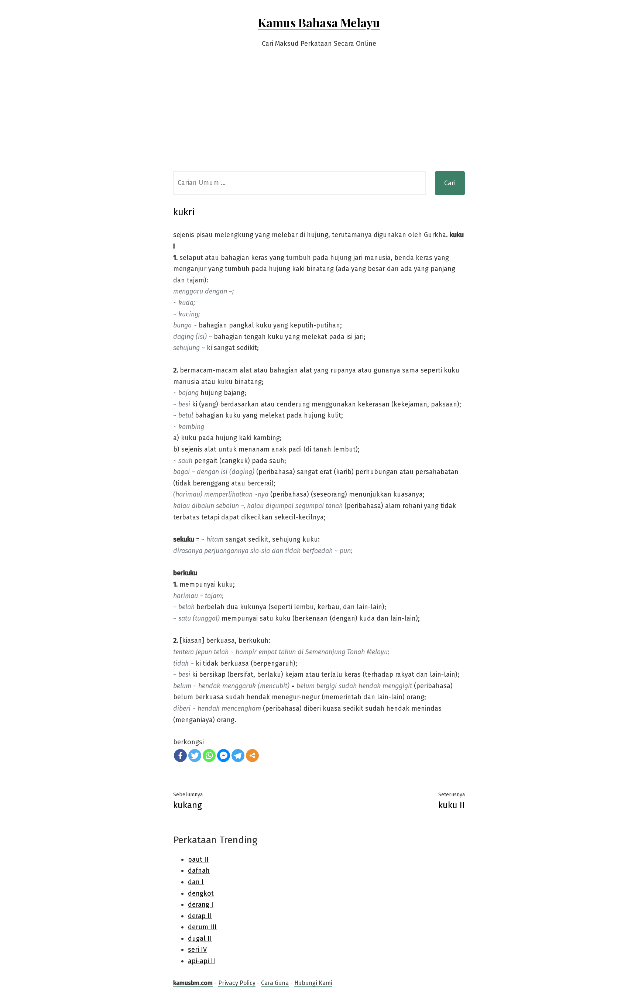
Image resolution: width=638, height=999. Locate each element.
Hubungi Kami (313, 982)
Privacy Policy (236, 982)
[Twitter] (194, 755)
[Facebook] (180, 755)
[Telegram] (237, 755)
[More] (252, 755)
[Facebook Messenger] (223, 755)
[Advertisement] (319, 116)
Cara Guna (275, 982)
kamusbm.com (193, 982)
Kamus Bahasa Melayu (319, 22)
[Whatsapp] (209, 755)
